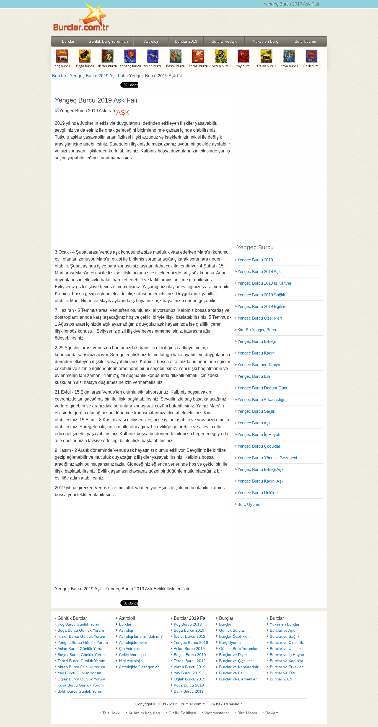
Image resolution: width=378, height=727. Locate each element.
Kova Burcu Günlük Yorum (81, 685)
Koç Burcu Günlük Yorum (80, 624)
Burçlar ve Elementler (238, 679)
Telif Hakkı (111, 713)
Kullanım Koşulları (144, 713)
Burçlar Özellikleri (234, 636)
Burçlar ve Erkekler (286, 667)
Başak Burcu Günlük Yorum (82, 654)
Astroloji (126, 630)
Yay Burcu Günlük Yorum (79, 673)
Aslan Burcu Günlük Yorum (81, 648)
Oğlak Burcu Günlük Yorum (81, 679)
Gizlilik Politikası (182, 713)
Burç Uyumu (230, 642)
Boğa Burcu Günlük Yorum (81, 630)
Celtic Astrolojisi (132, 654)
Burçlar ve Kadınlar (286, 661)
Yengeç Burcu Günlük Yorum (83, 642)
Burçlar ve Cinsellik (286, 642)
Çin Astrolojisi (130, 648)
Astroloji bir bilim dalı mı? (141, 636)
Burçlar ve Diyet (233, 654)
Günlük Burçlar (232, 630)
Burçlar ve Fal (231, 673)
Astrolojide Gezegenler (139, 667)
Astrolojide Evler (133, 642)
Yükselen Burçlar (284, 624)
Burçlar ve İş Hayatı (287, 654)
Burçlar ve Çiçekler (235, 661)
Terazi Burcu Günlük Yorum (81, 661)
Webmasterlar (216, 713)
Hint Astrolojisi (131, 661)
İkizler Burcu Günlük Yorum (81, 636)
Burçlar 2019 (281, 679)
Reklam (272, 713)
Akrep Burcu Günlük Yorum (81, 667)
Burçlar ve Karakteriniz (239, 667)
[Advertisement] (143, 205)
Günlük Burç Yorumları (239, 648)
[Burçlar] (81, 34)
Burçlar (125, 624)
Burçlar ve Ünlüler (285, 648)
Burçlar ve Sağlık (284, 636)
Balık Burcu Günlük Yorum (80, 691)
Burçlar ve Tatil (283, 673)
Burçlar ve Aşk (282, 630)
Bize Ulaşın (247, 713)
